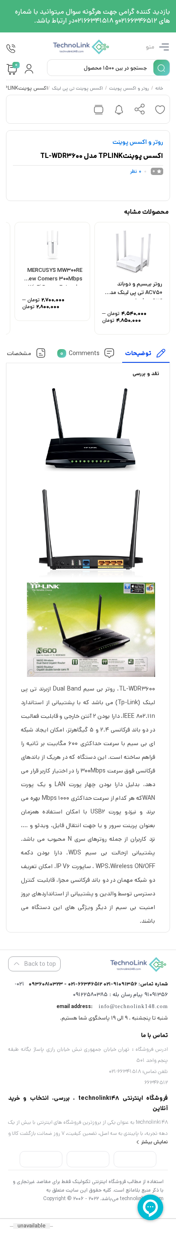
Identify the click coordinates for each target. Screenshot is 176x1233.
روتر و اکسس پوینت (129, 89)
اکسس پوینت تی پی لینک (77, 89)
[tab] (146, 355)
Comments (80, 353)
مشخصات (19, 353)
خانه (159, 89)
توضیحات (139, 353)
